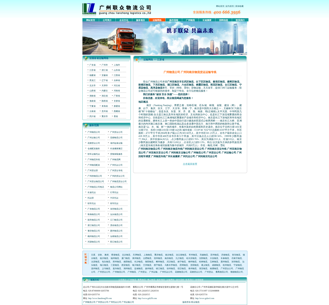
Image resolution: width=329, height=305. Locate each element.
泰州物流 (192, 268)
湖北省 (105, 96)
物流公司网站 (116, 187)
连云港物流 (181, 255)
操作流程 (173, 20)
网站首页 (220, 6)
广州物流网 (115, 159)
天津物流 (137, 255)
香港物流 (115, 255)
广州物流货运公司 (118, 181)
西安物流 (125, 265)
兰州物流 (147, 265)
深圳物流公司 (116, 209)
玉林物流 (214, 261)
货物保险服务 (116, 154)
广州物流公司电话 (96, 187)
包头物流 (106, 261)
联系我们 (240, 20)
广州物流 (190, 20)
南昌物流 (169, 258)
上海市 (117, 65)
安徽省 (105, 75)
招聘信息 (223, 20)
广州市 (105, 65)
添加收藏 (239, 6)
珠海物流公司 (94, 214)
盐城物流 (138, 268)
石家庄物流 (236, 258)
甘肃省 (117, 101)
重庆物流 (158, 255)
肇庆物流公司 (94, 231)
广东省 (92, 65)
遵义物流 (205, 265)
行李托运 (114, 192)
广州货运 (142, 272)
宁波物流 (238, 265)
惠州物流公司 (116, 231)
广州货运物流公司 (96, 181)
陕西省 (105, 101)
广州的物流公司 (95, 176)
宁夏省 (92, 106)
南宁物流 (182, 261)
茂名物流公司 (116, 225)
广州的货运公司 (117, 176)
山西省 (92, 90)
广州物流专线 (94, 159)
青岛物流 (236, 255)
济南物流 (225, 255)
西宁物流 (158, 265)
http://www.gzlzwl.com (204, 298)
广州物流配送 (94, 165)
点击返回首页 (190, 164)
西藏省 (117, 111)
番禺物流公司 (222, 272)
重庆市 (105, 116)
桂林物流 (203, 261)
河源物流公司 (94, 242)
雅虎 (107, 255)
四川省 (92, 116)
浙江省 (105, 70)
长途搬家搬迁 (116, 148)
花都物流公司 (116, 137)
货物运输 (196, 88)
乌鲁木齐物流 (171, 265)
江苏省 (92, 70)
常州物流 (193, 255)
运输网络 (157, 20)
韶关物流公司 (94, 220)
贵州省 (105, 111)
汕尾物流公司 (116, 236)
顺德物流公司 (236, 272)
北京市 (92, 85)
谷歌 (100, 255)
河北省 (117, 85)
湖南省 (92, 96)
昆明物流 (184, 265)
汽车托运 (114, 198)
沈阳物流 (203, 258)
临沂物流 (104, 258)
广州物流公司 (94, 132)
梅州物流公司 (94, 236)
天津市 (105, 85)
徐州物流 (171, 268)
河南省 (117, 90)
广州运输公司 (94, 137)
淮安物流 (203, 268)
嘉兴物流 (117, 268)
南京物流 (169, 255)
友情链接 (199, 280)
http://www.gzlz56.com (147, 298)
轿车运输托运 (94, 154)
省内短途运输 (116, 143)
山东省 (117, 70)
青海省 (105, 106)
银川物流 (136, 265)
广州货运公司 (116, 132)
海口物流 (104, 265)
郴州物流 (160, 261)
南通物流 (214, 268)
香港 (116, 116)
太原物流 (95, 261)
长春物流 (225, 258)
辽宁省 (105, 80)
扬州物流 (149, 268)
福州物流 (115, 258)
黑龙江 (92, 80)
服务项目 (140, 20)
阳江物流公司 (116, 242)
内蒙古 (105, 90)
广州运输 (153, 272)
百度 (93, 255)
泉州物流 (136, 258)
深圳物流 (235, 261)
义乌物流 (106, 268)
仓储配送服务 (94, 148)
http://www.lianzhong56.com (100, 298)
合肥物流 (147, 258)
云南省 (92, 111)
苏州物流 (214, 255)
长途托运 (92, 192)
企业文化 (123, 20)
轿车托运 (92, 203)
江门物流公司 (116, 220)
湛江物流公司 (94, 225)
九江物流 (179, 258)
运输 (229, 88)
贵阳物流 (194, 265)
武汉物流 (171, 261)
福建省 (92, 75)
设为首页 (230, 6)
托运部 (91, 198)
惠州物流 (225, 261)
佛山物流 (151, 280)
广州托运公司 (116, 165)
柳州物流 (192, 261)
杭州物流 (227, 265)
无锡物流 (204, 255)
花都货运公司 (94, 143)
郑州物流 (117, 261)
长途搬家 (207, 20)
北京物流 (126, 255)
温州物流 (95, 268)
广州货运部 (93, 170)
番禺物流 (142, 280)
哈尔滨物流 (191, 258)
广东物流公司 (94, 209)
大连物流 (214, 258)
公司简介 (107, 20)
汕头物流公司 (116, 214)
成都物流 (216, 265)
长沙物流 (138, 261)
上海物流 (148, 255)
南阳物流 (128, 261)
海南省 (92, 101)
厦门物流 (125, 258)
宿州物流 (158, 258)
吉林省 (117, 80)
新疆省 (117, 106)
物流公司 (145, 91)
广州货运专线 (116, 170)
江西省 (117, 75)
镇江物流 (160, 268)
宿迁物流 (182, 268)
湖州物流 (128, 268)
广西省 (117, 96)
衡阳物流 (149, 261)
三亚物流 (115, 265)
